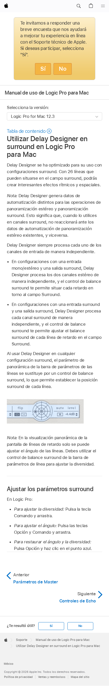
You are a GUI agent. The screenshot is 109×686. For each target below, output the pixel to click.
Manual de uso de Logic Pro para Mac (47, 93)
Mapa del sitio (80, 677)
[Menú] (103, 6)
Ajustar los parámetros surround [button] (50, 489)
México (8, 663)
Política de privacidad (18, 677)
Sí (43, 68)
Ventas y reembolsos (51, 677)
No (62, 68)
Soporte (21, 640)
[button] (78, 6)
